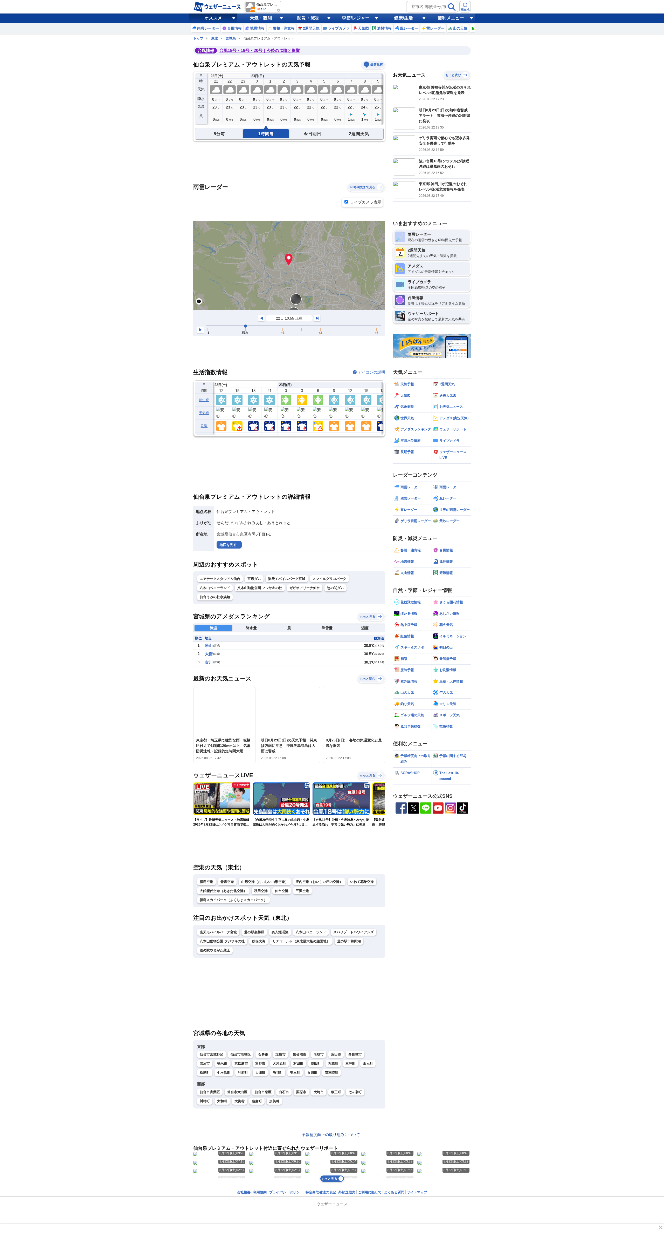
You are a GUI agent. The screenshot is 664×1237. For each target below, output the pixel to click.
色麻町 (257, 1101)
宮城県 (231, 38)
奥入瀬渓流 (280, 932)
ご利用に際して (370, 1192)
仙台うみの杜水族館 (215, 597)
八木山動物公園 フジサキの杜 (259, 588)
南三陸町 (331, 1072)
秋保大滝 (258, 941)
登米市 (222, 1063)
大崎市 (319, 1092)
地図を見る (228, 545)
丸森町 (333, 1063)
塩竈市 (280, 1054)
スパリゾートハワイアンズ (353, 932)
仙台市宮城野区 (211, 1054)
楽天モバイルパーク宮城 (286, 579)
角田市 (336, 1054)
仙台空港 (281, 891)
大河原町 (279, 1063)
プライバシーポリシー (286, 1192)
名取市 (319, 1054)
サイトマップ (417, 1192)
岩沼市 (205, 1063)
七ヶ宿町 (355, 1092)
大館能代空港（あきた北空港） (223, 891)
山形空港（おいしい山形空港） (264, 882)
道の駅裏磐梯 (254, 932)
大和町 (222, 1101)
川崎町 (205, 1101)
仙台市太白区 (237, 1092)
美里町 (295, 1072)
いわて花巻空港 (362, 882)
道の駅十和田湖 (349, 941)
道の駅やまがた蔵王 (215, 950)
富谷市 (260, 1063)
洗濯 (204, 426)
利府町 (243, 1072)
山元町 (368, 1063)
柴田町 (316, 1063)
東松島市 (241, 1063)
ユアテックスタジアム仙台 (220, 579)
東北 (214, 38)
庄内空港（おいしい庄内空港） (319, 882)
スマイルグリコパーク (329, 579)
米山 (209, 645)
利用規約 (260, 1192)
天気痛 (204, 413)
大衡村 (239, 1101)
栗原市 (301, 1092)
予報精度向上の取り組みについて (331, 1134)
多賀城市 (355, 1054)
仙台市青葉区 (210, 1092)
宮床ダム (254, 579)
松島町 (205, 1072)
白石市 (284, 1092)
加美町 (274, 1101)
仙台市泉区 (263, 1092)
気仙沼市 (299, 1054)
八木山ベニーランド (215, 588)
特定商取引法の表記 (321, 1192)
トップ (198, 38)
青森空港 (227, 882)
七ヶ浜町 (224, 1072)
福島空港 (206, 882)
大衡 (209, 654)
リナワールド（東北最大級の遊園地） (301, 941)
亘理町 (350, 1063)
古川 (209, 662)
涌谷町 (278, 1072)
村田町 (298, 1063)
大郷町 (260, 1072)
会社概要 (244, 1192)
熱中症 (204, 400)
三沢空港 (302, 891)
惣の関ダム (335, 588)
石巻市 (263, 1054)
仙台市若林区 (241, 1054)
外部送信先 (346, 1192)
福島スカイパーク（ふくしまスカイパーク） (233, 900)
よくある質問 (394, 1192)
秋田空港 (261, 891)
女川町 (312, 1072)
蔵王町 (336, 1092)
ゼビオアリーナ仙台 (304, 588)
